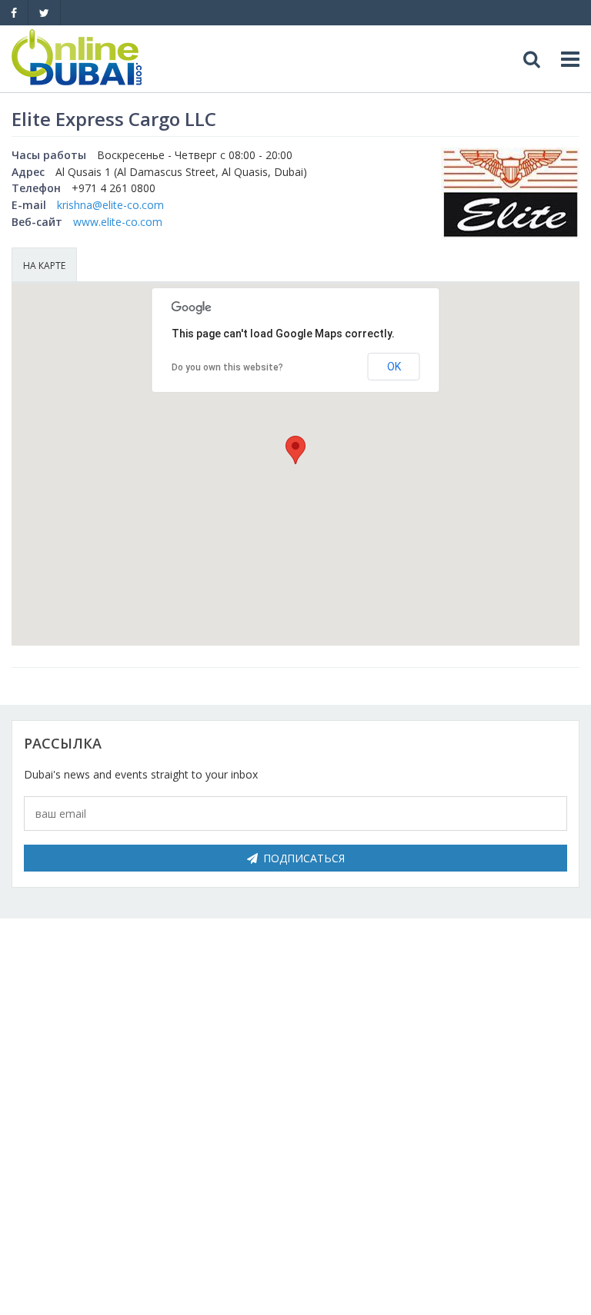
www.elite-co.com (117, 221)
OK (394, 366)
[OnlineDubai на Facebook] (14, 12)
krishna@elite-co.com (110, 205)
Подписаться (304, 858)
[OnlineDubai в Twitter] (44, 12)
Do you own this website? (227, 367)
